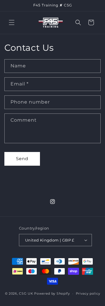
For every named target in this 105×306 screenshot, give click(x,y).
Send (22, 158)
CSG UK (26, 293)
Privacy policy (88, 293)
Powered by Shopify (52, 293)
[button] (11, 22)
